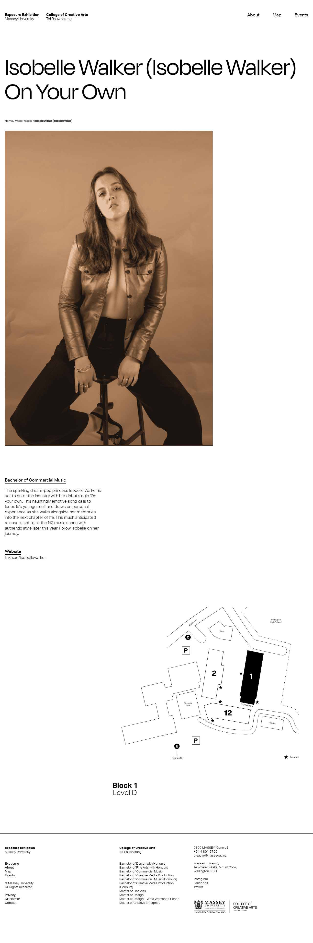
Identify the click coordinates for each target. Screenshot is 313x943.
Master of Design (131, 895)
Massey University (22, 16)
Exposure (12, 863)
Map (277, 14)
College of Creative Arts (137, 850)
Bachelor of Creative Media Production (146, 875)
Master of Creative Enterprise (139, 903)
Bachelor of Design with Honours (142, 863)
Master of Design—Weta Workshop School (149, 899)
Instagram (201, 879)
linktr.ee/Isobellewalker (25, 557)
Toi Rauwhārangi (67, 16)
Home (9, 120)
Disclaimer (12, 899)
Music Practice (23, 120)
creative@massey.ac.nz (210, 855)
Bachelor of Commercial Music (141, 871)
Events (301, 14)
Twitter (198, 887)
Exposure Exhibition (20, 850)
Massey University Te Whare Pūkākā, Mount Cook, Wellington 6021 (215, 867)
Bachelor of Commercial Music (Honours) (148, 879)
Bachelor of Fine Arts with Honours (143, 867)
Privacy (10, 895)
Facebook (201, 883)
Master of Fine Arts (132, 891)
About (253, 14)
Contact (11, 903)
